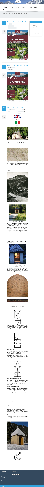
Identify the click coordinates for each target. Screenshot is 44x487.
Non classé (3, 477)
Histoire (23, 109)
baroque (10, 67)
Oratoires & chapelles (21, 111)
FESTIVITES (11, 7)
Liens (27, 7)
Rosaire (12, 69)
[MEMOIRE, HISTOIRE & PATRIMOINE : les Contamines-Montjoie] (18, 2)
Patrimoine (19, 113)
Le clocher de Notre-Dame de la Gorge (37, 31)
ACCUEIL (3, 15)
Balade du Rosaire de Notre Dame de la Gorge (17, 21)
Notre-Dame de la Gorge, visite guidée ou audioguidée (37, 34)
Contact (31, 7)
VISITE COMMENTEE (5, 7)
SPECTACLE (23, 7)
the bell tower (34, 25)
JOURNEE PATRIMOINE (17, 7)
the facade (34, 24)
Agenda (4, 9)
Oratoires (9, 69)
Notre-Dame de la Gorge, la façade (36, 27)
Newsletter (35, 7)
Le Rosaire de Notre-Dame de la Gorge (16, 107)
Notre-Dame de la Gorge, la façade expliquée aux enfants (36, 29)
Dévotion (13, 67)
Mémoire (3, 476)
